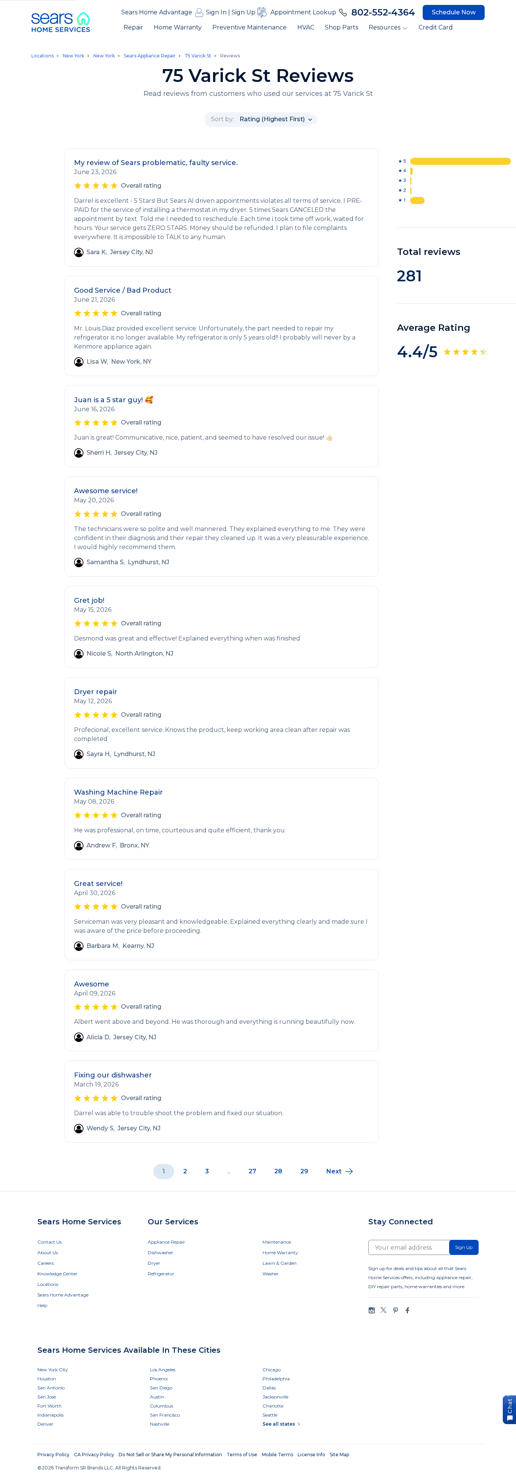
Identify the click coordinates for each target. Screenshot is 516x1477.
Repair (133, 27)
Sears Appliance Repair (150, 56)
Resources (384, 27)
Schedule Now (454, 12)
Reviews (230, 56)
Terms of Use (242, 1454)
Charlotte (273, 1406)
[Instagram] (371, 1310)
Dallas (269, 1388)
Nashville (159, 1424)
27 (252, 1171)
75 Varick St (198, 56)
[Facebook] (407, 1310)
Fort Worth (49, 1406)
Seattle (270, 1415)
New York (73, 56)
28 (278, 1171)
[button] (340, 1171)
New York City (52, 1369)
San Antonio (51, 1388)
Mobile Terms (277, 1454)
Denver (45, 1424)
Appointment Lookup (303, 12)
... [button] (228, 1171)
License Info (311, 1454)
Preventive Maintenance (249, 27)
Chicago (272, 1369)
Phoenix (159, 1378)
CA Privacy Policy (94, 1454)
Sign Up (243, 12)
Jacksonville (275, 1397)
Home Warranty (178, 27)
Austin (157, 1397)
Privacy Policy (53, 1454)
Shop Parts (341, 27)
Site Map (339, 1454)
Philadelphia (276, 1378)
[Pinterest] (395, 1310)
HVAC (305, 27)
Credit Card (436, 27)
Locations (42, 56)
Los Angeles (162, 1369)
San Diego (161, 1388)
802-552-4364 (383, 12)
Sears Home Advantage (156, 12)
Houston (46, 1378)
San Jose (46, 1397)
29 (304, 1171)
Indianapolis (50, 1415)
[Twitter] (383, 1310)
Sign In (216, 12)
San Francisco (165, 1415)
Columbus (161, 1406)
